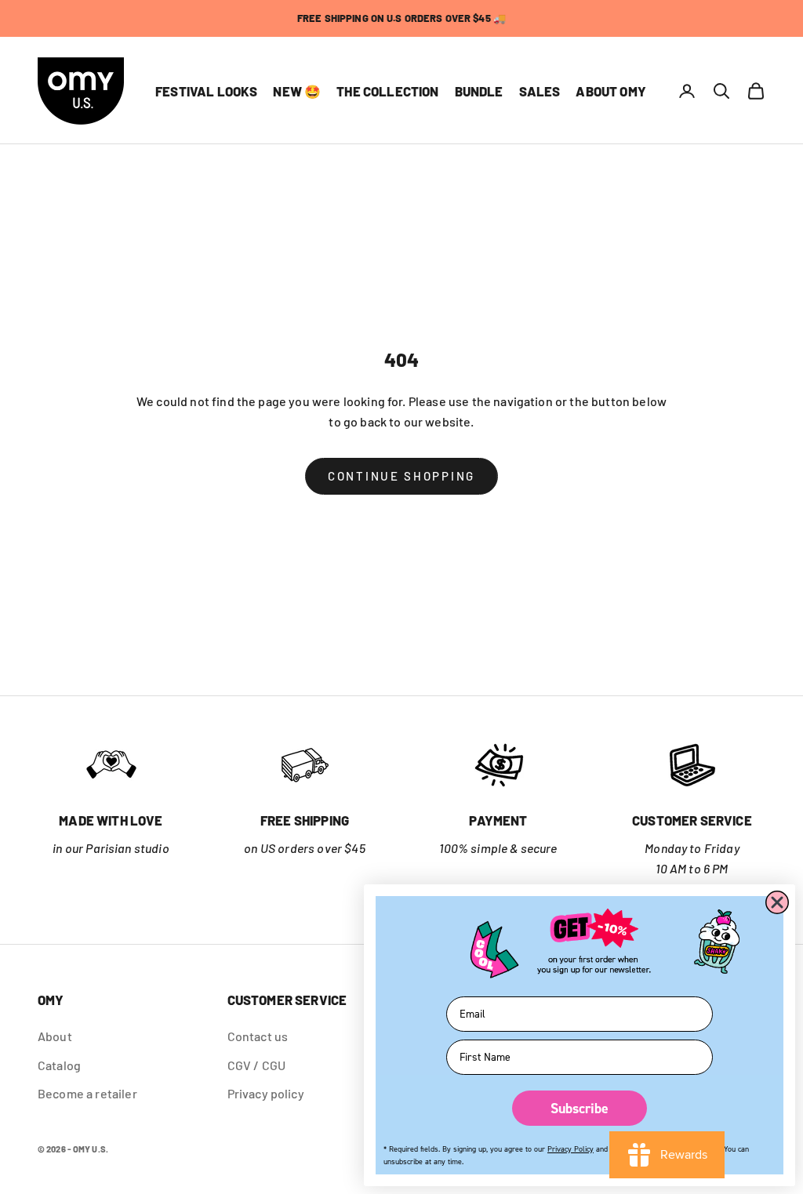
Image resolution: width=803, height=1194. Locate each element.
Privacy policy (265, 1093)
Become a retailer (87, 1093)
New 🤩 (297, 91)
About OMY (611, 91)
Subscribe (579, 1108)
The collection (387, 91)
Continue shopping (401, 476)
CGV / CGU (256, 1065)
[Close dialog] (777, 902)
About (55, 1036)
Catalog (59, 1065)
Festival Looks (206, 91)
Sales (540, 91)
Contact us (258, 1036)
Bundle (479, 91)
